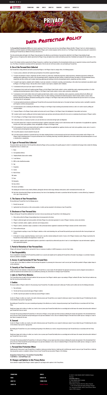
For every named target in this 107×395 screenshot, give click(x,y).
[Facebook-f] (16, 2)
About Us (51, 7)
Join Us (44, 7)
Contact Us (76, 7)
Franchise (59, 7)
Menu (38, 7)
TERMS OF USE (43, 381)
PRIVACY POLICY (44, 384)
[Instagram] (18, 2)
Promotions (30, 7)
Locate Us (67, 7)
